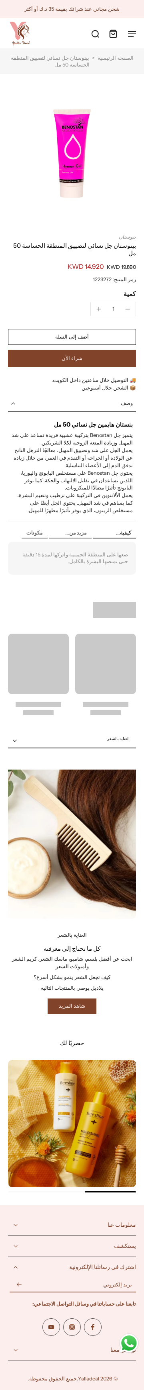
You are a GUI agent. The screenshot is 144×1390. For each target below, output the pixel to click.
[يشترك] (19, 1285)
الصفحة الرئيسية (116, 58)
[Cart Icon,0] (113, 33)
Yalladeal (88, 1379)
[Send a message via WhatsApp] (129, 1343)
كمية (130, 294)
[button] (72, 337)
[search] (95, 33)
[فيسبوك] (93, 1327)
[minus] (128, 309)
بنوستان (127, 237)
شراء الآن (72, 358)
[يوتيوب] (51, 1327)
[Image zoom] (72, 153)
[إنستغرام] (72, 1327)
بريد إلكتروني (117, 1285)
